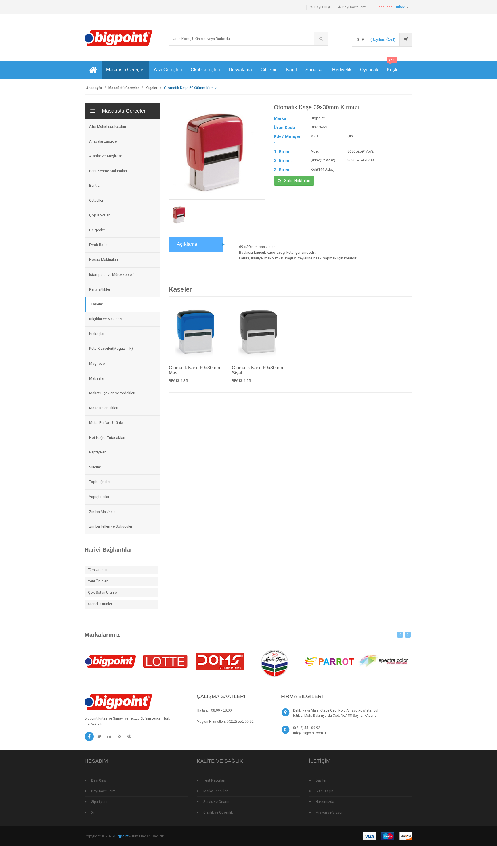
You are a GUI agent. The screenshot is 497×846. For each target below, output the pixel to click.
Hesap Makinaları (103, 259)
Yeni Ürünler (98, 581)
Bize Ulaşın (324, 791)
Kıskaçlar (96, 334)
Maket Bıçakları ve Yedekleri (112, 393)
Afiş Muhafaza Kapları (107, 126)
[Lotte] (165, 661)
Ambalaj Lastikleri (104, 141)
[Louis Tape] (274, 664)
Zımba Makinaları (103, 511)
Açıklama (187, 244)
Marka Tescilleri (215, 791)
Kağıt (291, 69)
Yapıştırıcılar (99, 497)
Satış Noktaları (297, 180)
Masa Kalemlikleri (103, 408)
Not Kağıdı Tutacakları (107, 437)
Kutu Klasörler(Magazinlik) (111, 348)
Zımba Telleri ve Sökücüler (110, 526)
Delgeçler (97, 230)
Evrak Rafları (99, 245)
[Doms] (220, 661)
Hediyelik (341, 69)
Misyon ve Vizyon (329, 812)
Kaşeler (151, 88)
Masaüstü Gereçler (125, 69)
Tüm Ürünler (98, 570)
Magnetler (97, 363)
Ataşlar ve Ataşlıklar (105, 156)
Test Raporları (214, 780)
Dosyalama (240, 69)
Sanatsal (314, 69)
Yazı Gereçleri (167, 69)
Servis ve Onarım (216, 802)
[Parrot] (329, 661)
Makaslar (96, 378)
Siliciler (95, 467)
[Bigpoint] (118, 38)
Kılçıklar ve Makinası (106, 319)
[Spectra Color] (384, 661)
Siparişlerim (100, 802)
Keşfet (393, 66)
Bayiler (321, 780)
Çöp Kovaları (99, 215)
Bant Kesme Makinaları (108, 171)
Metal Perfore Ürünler (106, 422)
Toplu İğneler (99, 482)
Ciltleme (269, 69)
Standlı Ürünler (100, 604)
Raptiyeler (97, 452)
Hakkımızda (325, 802)
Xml (94, 812)
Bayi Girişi (322, 7)
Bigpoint (121, 836)
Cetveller (96, 200)
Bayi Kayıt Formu (355, 7)
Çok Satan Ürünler (103, 592)
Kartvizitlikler (99, 289)
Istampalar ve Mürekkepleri (111, 274)
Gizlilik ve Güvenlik (218, 812)
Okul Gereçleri (205, 69)
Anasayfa (94, 88)
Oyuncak (369, 69)
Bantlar (95, 185)
